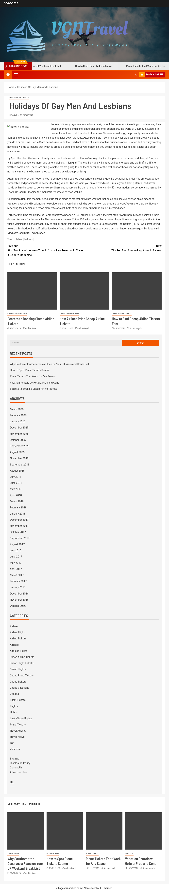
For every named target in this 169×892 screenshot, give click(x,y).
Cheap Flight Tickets (22, 663)
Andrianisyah (31, 328)
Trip (12, 743)
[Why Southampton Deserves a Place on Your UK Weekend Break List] (25, 831)
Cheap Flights (18, 669)
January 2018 (17, 513)
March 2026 (17, 409)
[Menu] (15, 75)
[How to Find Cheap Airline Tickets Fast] (137, 291)
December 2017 (19, 519)
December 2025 (19, 427)
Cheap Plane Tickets (22, 675)
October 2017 (18, 532)
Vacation (15, 749)
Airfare (14, 626)
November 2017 (19, 525)
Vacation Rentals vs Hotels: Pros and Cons (34, 382)
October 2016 (18, 605)
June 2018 (16, 482)
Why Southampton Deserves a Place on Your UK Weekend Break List (49, 364)
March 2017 (17, 575)
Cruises (14, 693)
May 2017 (15, 562)
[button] (15, 75)
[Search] (136, 75)
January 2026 (17, 421)
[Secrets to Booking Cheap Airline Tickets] (32, 291)
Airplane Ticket (18, 650)
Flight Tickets (18, 700)
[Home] (8, 75)
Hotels (14, 712)
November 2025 (19, 433)
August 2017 (17, 544)
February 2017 (18, 581)
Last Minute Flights (21, 718)
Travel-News (17, 736)
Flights (14, 706)
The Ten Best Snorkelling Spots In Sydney (136, 248)
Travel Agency (18, 730)
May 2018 (15, 489)
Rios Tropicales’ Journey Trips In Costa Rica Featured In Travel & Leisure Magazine (45, 250)
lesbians (28, 239)
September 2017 (19, 538)
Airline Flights (18, 632)
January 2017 (17, 587)
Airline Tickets (18, 638)
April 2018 (16, 495)
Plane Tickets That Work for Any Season (138, 66)
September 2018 (19, 464)
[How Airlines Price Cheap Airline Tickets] (84, 291)
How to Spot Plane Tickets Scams (83, 66)
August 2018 (17, 470)
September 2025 (19, 446)
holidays (18, 239)
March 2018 (17, 501)
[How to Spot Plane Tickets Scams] (65, 831)
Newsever (90, 888)
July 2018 (15, 476)
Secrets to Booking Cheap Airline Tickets (33, 388)
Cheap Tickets (18, 681)
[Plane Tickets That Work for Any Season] (104, 831)
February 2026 (18, 415)
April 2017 (16, 569)
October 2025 (18, 440)
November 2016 (19, 599)
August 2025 (17, 452)
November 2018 (19, 458)
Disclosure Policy (20, 763)
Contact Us (16, 767)
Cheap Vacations (19, 687)
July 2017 (15, 550)
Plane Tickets (18, 724)
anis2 (14, 115)
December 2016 (19, 593)
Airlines (14, 644)
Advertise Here (18, 772)
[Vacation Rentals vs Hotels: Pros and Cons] (143, 831)
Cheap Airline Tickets (19, 97)
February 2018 (18, 507)
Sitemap (14, 758)
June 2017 (16, 556)
